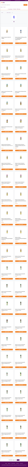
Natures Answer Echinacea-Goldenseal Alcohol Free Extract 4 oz (6, 219)
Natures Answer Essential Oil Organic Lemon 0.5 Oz (20, 398)
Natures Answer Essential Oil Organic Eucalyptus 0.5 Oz (6, 381)
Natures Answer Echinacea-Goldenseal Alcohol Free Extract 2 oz (20, 200)
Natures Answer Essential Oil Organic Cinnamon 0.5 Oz (20, 345)
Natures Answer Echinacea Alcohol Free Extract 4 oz (5, 74)
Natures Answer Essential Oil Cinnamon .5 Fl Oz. (6, 274)
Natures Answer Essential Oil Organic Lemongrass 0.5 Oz (6, 416)
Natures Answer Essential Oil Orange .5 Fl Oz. (6, 345)
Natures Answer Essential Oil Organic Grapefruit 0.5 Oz (20, 381)
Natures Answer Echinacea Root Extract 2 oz (6, 127)
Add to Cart (7, 43)
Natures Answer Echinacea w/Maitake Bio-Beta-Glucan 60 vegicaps (20, 145)
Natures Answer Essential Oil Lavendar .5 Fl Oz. (20, 310)
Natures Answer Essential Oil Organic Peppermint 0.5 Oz (6, 434)
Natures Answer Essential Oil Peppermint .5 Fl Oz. (20, 451)
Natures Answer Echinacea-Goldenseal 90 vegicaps (19, 183)
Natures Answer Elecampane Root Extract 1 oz (6, 257)
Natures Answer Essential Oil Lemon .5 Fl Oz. (6, 327)
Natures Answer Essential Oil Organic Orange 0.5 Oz (20, 416)
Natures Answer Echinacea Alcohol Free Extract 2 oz (19, 57)
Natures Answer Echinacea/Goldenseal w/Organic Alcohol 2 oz (7, 238)
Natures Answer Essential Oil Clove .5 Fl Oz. (6, 292)
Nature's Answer (9, 12)
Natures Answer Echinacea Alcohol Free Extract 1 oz (5, 57)
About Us (9, 463)
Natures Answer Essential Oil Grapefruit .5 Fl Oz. (6, 310)
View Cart (21, 463)
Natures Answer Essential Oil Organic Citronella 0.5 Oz (6, 363)
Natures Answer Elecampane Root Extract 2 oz (20, 257)
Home (2, 12)
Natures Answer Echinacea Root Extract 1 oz (20, 110)
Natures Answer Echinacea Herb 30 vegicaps (20, 74)
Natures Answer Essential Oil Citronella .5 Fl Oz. (20, 274)
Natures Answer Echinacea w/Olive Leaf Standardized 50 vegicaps (20, 164)
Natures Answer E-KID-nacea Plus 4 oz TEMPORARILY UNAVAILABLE (21, 38)
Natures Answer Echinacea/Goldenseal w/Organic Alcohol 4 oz (20, 238)
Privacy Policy (13, 463)
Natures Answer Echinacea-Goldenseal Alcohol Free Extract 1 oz (6, 200)
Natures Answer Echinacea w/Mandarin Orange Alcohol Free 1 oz (6, 164)
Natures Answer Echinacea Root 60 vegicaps (20, 92)
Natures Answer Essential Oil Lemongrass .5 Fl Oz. (20, 327)
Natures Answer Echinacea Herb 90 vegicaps (6, 92)
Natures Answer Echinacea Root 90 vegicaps (6, 110)
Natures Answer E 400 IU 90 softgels (6, 38)
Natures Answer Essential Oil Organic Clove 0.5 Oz (20, 363)
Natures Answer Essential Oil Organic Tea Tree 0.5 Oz (6, 451)
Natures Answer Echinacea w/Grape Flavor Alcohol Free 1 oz (7, 145)
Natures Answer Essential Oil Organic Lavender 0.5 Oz (6, 398)
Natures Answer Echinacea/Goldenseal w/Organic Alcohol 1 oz (20, 219)
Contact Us (17, 463)
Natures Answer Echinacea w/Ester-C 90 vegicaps (19, 127)
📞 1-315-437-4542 (26, 0)
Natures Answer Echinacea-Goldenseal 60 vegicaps (6, 183)
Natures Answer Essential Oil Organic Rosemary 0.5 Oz (20, 434)
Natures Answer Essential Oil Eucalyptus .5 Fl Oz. (20, 292)
